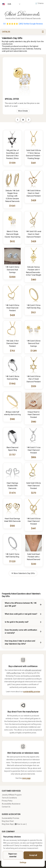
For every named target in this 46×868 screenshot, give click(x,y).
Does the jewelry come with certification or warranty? (21, 631)
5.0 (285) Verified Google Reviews (23, 24)
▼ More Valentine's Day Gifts (23, 573)
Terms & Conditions (9, 798)
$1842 (12, 383)
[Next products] (28, 119)
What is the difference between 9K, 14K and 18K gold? (21, 604)
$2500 (12, 277)
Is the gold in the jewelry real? (16, 622)
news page (26, 778)
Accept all (33, 855)
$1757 (12, 454)
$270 (33, 493)
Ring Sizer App (7, 824)
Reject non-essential (12, 855)
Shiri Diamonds (21, 13)
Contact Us (6, 807)
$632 (12, 241)
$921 (33, 312)
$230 (33, 564)
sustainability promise (31, 692)
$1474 (12, 493)
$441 (33, 163)
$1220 (12, 561)
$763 (12, 350)
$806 (33, 457)
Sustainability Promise (10, 818)
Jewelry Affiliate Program (12, 795)
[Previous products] (17, 119)
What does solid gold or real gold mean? (21, 614)
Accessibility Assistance (11, 804)
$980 (12, 419)
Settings (23, 862)
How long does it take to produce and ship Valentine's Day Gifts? (20, 642)
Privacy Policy (7, 801)
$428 (33, 200)
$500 (12, 525)
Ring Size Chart (8, 821)
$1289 (34, 350)
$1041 (12, 205)
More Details (23, 111)
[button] (23, 32)
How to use (21, 824)
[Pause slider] (23, 119)
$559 (33, 386)
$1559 (12, 163)
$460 (33, 279)
